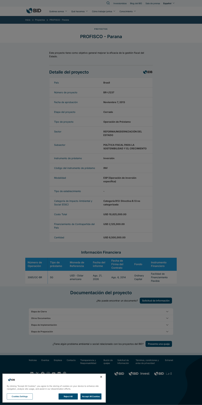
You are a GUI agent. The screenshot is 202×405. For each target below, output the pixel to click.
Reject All (68, 396)
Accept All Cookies (91, 396)
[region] (54, 388)
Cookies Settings (20, 396)
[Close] (101, 377)
